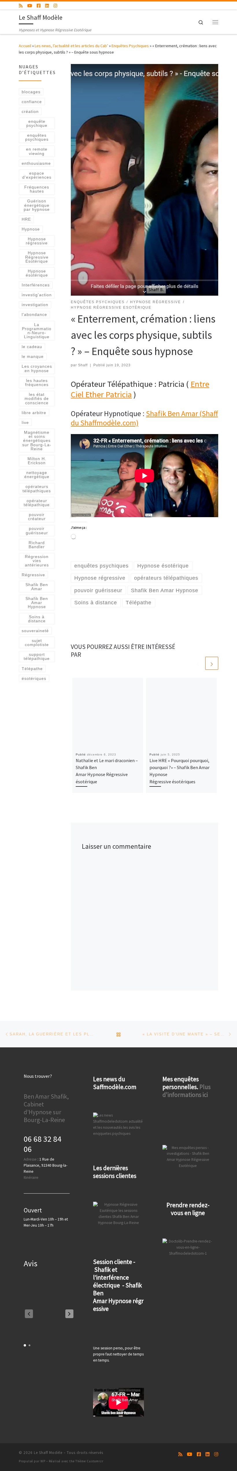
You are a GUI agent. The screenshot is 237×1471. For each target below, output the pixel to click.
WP (42, 1461)
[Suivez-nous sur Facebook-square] (38, 5)
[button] (69, 1313)
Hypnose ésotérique (37, 273)
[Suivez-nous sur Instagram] (55, 5)
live (25, 422)
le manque (33, 356)
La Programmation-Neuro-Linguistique (36, 330)
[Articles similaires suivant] (211, 663)
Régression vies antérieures (37, 560)
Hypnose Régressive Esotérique (37, 257)
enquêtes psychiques (37, 137)
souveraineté (35, 630)
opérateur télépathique (37, 502)
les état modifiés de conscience (37, 398)
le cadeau (32, 346)
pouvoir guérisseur (37, 530)
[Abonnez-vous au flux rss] (21, 5)
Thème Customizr (89, 1461)
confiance (32, 101)
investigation (35, 304)
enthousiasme (36, 163)
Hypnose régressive (37, 241)
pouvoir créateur (37, 516)
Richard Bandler (37, 544)
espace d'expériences (36, 175)
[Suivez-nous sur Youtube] (29, 5)
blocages (31, 91)
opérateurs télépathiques (37, 488)
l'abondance (34, 314)
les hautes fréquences (37, 382)
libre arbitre (34, 412)
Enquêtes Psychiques (130, 45)
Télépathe (32, 668)
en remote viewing (36, 151)
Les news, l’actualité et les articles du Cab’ (71, 45)
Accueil (25, 45)
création (30, 111)
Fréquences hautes (36, 189)
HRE (26, 219)
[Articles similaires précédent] (197, 663)
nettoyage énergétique (36, 474)
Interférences (36, 285)
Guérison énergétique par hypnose (37, 205)
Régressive (33, 574)
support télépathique (37, 656)
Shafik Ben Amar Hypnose (36, 602)
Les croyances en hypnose (37, 368)
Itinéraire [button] (31, 1177)
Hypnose (31, 229)
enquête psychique (36, 123)
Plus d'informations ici (186, 1091)
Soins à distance (37, 618)
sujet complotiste (37, 642)
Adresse (30, 1159)
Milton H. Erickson (36, 460)
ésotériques (34, 678)
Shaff (83, 365)
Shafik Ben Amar (36, 586)
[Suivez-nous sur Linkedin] (47, 5)
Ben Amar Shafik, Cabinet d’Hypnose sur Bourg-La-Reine (46, 1108)
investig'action (37, 294)
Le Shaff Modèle (48, 1452)
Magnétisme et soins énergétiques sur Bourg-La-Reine (36, 440)
